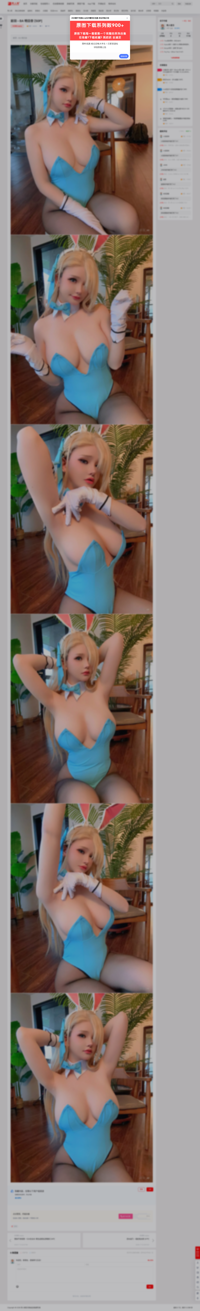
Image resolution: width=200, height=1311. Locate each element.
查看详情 (124, 56)
